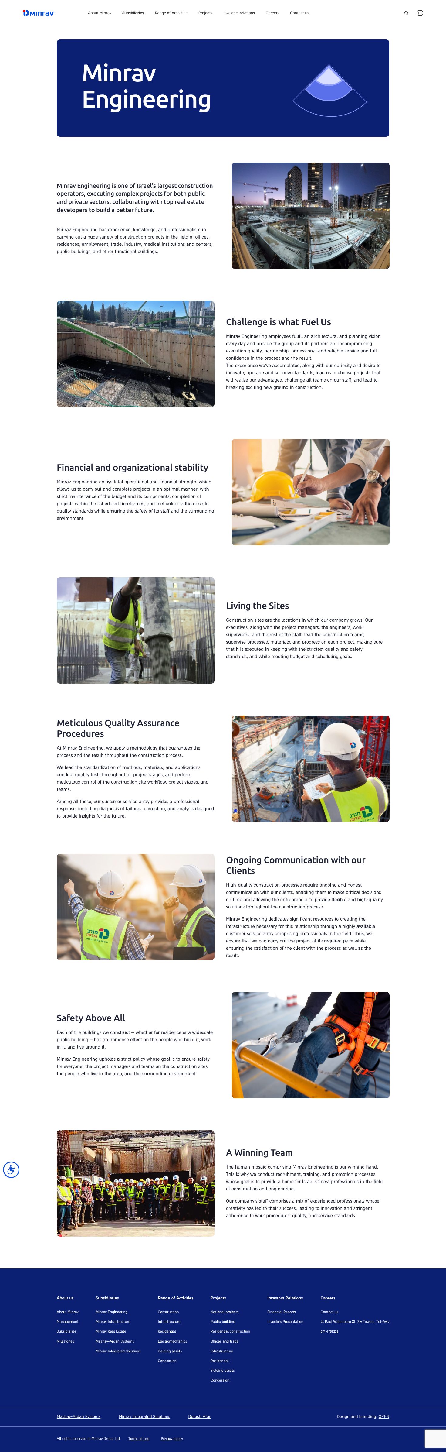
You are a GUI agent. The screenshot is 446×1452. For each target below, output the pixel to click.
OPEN (384, 1416)
